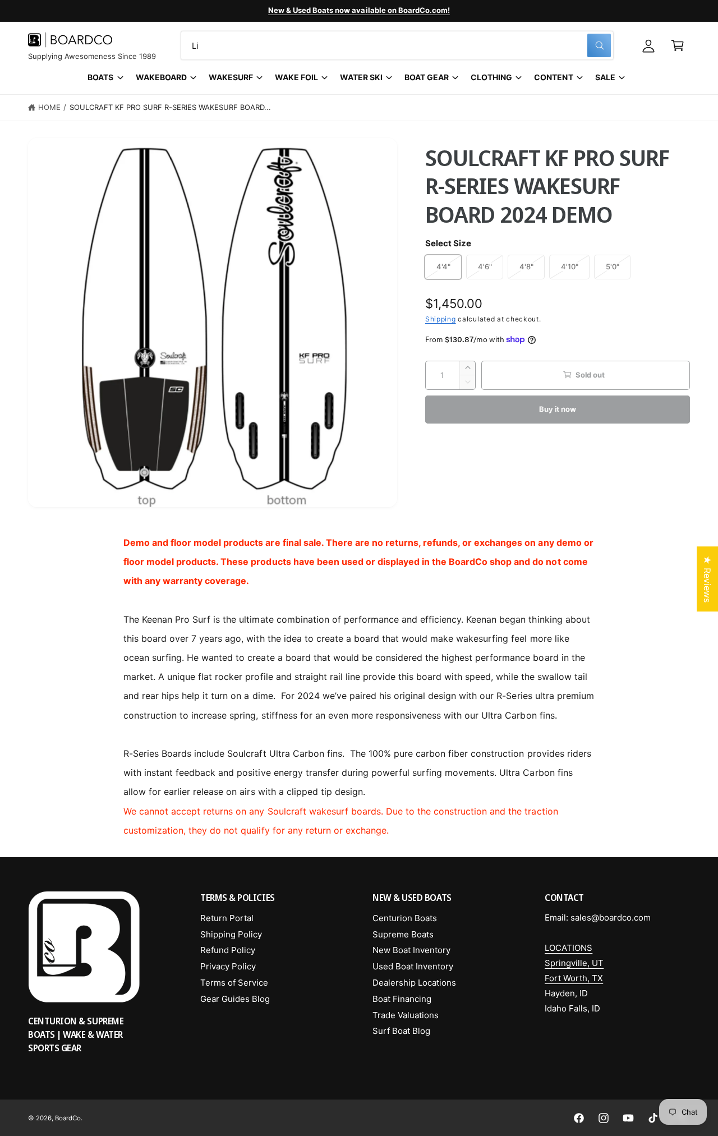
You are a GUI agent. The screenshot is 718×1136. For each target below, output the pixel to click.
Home (49, 107)
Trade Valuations (405, 1015)
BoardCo (68, 1118)
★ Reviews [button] (707, 579)
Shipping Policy (231, 934)
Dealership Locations (414, 982)
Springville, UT (574, 963)
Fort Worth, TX (574, 978)
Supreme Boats (403, 934)
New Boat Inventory (411, 950)
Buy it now (557, 408)
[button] (677, 45)
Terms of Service (234, 982)
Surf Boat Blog (401, 1030)
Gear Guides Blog (235, 999)
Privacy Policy (228, 966)
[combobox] (397, 45)
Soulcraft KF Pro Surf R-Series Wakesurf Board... (170, 107)
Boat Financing (401, 999)
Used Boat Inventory (412, 966)
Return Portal (227, 918)
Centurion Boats (404, 918)
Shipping (440, 318)
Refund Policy (227, 950)
